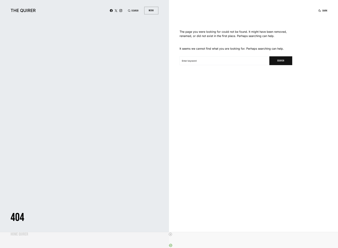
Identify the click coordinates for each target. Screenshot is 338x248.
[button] (133, 10)
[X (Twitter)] (116, 10)
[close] (170, 234)
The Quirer (23, 10)
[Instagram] (120, 10)
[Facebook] (111, 10)
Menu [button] (151, 10)
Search (280, 60)
